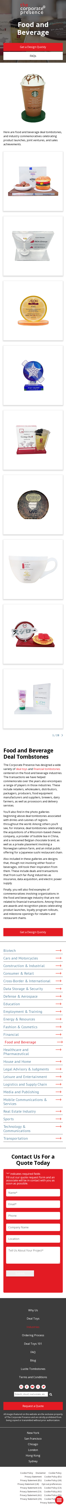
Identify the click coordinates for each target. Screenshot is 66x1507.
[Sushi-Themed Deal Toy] (33, 634)
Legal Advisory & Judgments (26, 1069)
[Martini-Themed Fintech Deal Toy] (33, 246)
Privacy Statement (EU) (30, 1480)
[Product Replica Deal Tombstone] (33, 698)
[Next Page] (61, 735)
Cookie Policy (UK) (52, 1480)
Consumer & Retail (18, 973)
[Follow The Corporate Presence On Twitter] (43, 1387)
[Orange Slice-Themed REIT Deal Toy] (33, 310)
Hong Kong (33, 1455)
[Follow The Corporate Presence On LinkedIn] (21, 1387)
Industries (33, 1327)
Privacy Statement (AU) (30, 1495)
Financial (11, 1034)
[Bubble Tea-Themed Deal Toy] (33, 440)
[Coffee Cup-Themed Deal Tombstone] (33, 569)
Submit (20, 1273)
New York (33, 1433)
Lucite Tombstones (33, 1369)
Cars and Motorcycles (20, 958)
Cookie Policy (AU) (52, 1491)
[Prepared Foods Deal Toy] (33, 181)
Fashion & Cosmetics (20, 1026)
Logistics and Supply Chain (25, 1084)
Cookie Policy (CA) (52, 1487)
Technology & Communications (16, 1128)
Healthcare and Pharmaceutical (16, 1051)
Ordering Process (33, 1335)
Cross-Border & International (26, 981)
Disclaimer (41, 1473)
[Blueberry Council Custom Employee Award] (33, 375)
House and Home (17, 1061)
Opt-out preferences (51, 1484)
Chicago (33, 1444)
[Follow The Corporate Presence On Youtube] (32, 1387)
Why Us (33, 1310)
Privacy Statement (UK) (28, 1484)
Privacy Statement (33, 1476)
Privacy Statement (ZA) (31, 1499)
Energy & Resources (19, 1019)
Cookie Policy (26, 1473)
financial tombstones (47, 769)
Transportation (15, 1138)
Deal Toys (33, 1318)
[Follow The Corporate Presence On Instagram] (38, 1387)
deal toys (21, 769)
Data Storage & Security (23, 988)
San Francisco (33, 1438)
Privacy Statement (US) (30, 1487)
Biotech (9, 950)
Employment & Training (22, 1011)
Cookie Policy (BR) (52, 1499)
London (33, 1450)
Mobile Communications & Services (25, 1101)
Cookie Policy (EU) (52, 1476)
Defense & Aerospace (20, 996)
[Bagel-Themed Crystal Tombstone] (33, 504)
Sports (8, 1119)
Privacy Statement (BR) (50, 1502)
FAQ (33, 1352)
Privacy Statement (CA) (30, 1491)
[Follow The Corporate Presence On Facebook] (27, 1387)
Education (11, 1004)
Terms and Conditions (33, 1377)
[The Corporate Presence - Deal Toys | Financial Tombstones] (33, 9)
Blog (33, 1360)
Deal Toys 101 (33, 1343)
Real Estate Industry (19, 1111)
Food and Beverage (20, 1042)
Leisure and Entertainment (25, 1076)
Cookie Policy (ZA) (52, 1495)
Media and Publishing (21, 1092)
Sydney (33, 1461)
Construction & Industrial (24, 965)
